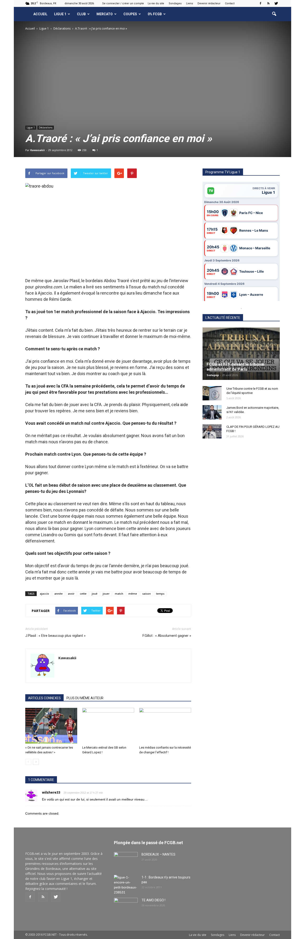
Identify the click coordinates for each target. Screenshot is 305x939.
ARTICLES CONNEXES (44, 698)
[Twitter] (276, 3)
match (119, 593)
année (58, 593)
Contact (229, 3)
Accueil (40, 14)
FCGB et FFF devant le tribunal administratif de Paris (235, 367)
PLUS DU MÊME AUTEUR (84, 698)
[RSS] (268, 3)
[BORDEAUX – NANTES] (126, 860)
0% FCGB (155, 14)
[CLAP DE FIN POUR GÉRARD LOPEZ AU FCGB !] (212, 431)
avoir (71, 593)
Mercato (105, 14)
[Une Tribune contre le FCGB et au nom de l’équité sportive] (212, 393)
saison (146, 593)
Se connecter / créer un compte (123, 3)
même (132, 593)
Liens (189, 3)
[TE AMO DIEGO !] (126, 906)
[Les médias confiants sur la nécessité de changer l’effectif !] (165, 726)
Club (81, 14)
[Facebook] (260, 3)
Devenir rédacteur (209, 3)
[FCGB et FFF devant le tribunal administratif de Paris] (241, 353)
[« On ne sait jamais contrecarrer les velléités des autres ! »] (51, 726)
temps (160, 593)
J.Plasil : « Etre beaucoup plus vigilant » (55, 635)
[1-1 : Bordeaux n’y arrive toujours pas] (126, 885)
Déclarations (45, 127)
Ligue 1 (60, 14)
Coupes (130, 14)
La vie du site (156, 3)
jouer (106, 593)
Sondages (175, 3)
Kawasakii (37, 150)
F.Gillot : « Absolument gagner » (166, 635)
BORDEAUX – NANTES (158, 854)
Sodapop (213, 375)
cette (83, 593)
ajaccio (44, 593)
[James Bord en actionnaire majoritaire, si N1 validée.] (212, 412)
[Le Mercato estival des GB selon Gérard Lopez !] (108, 726)
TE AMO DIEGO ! (153, 900)
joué (94, 593)
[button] (274, 14)
